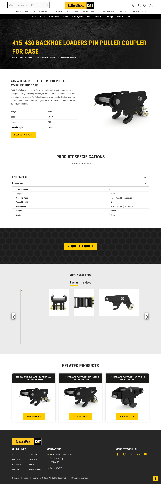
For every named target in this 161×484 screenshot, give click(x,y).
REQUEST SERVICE (90, 11)
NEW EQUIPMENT (22, 11)
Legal (26, 478)
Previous (13, 316)
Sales (15, 454)
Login (150, 5)
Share (86, 163)
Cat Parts (16, 464)
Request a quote (23, 135)
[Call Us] (133, 5)
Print (76, 163)
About (32, 464)
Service (15, 469)
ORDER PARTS (72, 11)
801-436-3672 (57, 468)
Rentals (16, 459)
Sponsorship (35, 469)
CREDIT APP (123, 11)
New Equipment (26, 57)
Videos (87, 282)
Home (14, 57)
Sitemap (15, 478)
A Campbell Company (80, 478)
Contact (33, 459)
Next (146, 316)
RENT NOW (58, 11)
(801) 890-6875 (139, 11)
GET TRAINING (108, 11)
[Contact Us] (144, 5)
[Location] (139, 5)
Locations (34, 454)
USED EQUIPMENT (41, 11)
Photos (74, 282)
